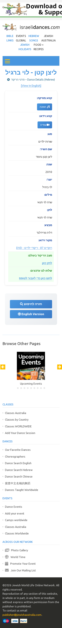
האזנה (43, 106)
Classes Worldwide (17, 533)
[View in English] (31, 85)
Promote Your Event (22, 563)
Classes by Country (16, 419)
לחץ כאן (47, 262)
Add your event (14, 513)
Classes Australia (15, 412)
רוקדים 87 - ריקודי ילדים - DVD (34, 247)
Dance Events (13, 506)
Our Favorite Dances (18, 449)
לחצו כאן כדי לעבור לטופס (35, 278)
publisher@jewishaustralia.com (21, 614)
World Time (17, 557)
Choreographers (15, 456)
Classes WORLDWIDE (18, 426)
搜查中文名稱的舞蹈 (17, 483)
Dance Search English (18, 463)
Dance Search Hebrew (19, 469)
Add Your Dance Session (20, 432)
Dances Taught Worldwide (21, 489)
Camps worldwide (16, 520)
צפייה (43, 124)
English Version (32, 314)
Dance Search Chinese (19, 476)
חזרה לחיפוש (32, 304)
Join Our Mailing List (22, 570)
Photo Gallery (18, 550)
